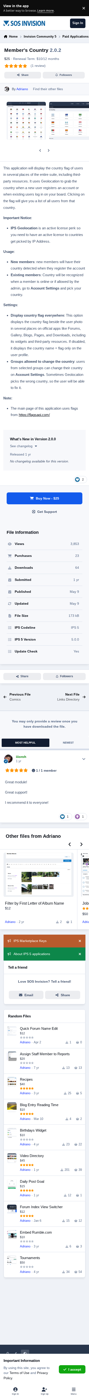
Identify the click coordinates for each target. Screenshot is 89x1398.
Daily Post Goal (32, 1181)
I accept (74, 1369)
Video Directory (32, 1156)
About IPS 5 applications (32, 954)
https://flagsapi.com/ (34, 415)
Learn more (9, 8)
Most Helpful (25, 742)
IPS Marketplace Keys (30, 941)
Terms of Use (19, 1373)
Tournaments (30, 1258)
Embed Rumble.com (36, 1232)
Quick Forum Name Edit (39, 1028)
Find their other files (48, 89)
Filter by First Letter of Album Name (34, 903)
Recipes (26, 1079)
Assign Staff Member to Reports (45, 1054)
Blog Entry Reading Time (39, 1105)
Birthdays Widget (33, 1130)
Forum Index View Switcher (41, 1207)
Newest (68, 742)
